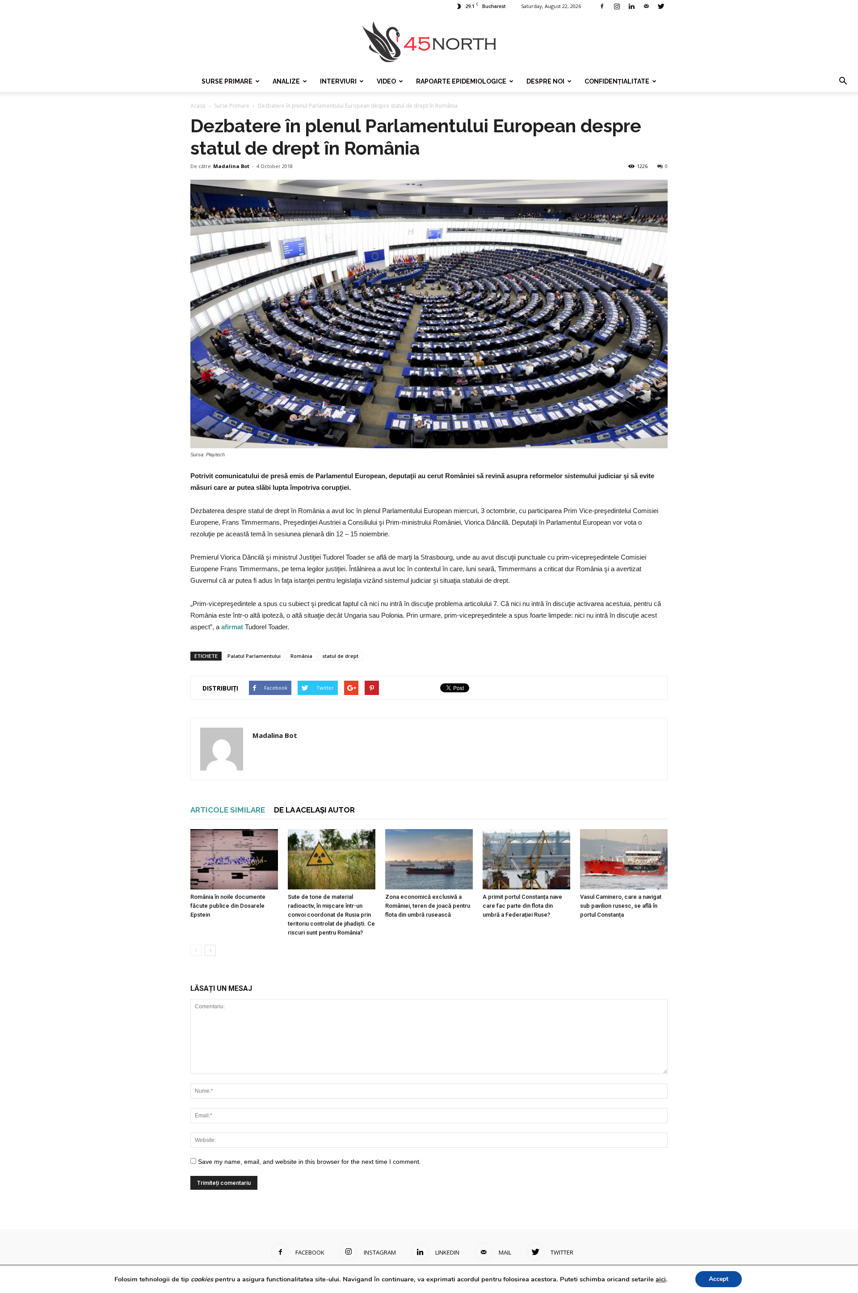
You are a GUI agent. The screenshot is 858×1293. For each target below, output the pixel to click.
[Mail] (646, 6)
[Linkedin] (631, 6)
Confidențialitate (617, 81)
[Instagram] (616, 6)
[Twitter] (661, 6)
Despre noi (545, 81)
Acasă (198, 106)
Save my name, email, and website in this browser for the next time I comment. (309, 1161)
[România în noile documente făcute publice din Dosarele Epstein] (234, 859)
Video (386, 81)
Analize (286, 81)
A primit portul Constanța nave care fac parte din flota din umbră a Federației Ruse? (522, 905)
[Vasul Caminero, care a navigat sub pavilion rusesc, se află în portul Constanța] (624, 859)
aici (661, 1279)
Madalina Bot (231, 166)
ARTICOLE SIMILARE (227, 809)
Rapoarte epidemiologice (461, 81)
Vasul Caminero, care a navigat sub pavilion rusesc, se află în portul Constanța (620, 905)
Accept (718, 1279)
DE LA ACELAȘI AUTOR (314, 809)
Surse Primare (227, 81)
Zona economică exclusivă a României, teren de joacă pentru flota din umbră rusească (427, 905)
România (301, 656)
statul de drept (340, 656)
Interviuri (338, 81)
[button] (843, 81)
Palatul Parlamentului (254, 656)
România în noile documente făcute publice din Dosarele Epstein (227, 905)
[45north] (429, 42)
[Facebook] (602, 6)
